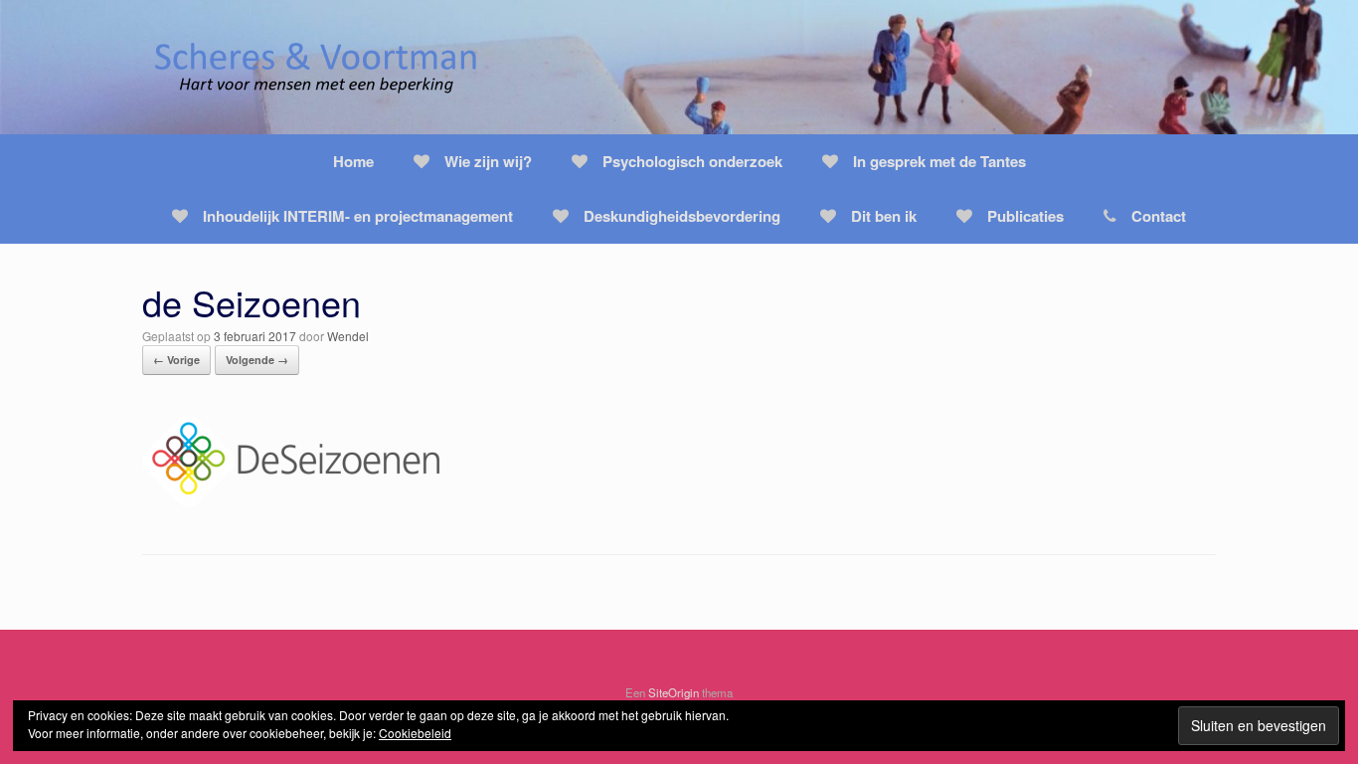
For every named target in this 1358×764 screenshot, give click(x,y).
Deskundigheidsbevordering (682, 216)
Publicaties (1025, 216)
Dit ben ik (884, 216)
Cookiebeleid (415, 732)
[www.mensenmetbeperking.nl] (316, 67)
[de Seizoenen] (291, 500)
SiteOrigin (673, 692)
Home (353, 161)
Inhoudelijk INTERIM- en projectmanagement (358, 216)
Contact (1158, 216)
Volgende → (257, 359)
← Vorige (176, 359)
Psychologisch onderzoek (692, 161)
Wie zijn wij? (488, 161)
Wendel (348, 335)
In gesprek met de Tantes (939, 161)
